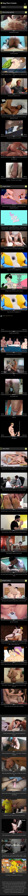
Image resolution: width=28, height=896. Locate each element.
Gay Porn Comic (9, 3)
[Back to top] (23, 892)
